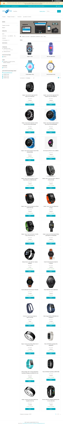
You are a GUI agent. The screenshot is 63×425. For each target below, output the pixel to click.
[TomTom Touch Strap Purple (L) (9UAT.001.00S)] (30, 308)
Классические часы (51, 74)
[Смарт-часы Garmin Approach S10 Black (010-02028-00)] (30, 87)
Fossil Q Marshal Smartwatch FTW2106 (29, 289)
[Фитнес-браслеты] (51, 48)
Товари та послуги (11, 16)
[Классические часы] (51, 66)
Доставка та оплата (27, 16)
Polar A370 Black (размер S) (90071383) (51, 371)
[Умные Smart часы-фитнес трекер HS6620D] (30, 254)
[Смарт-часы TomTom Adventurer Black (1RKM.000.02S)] (30, 198)
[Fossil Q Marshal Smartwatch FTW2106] (30, 282)
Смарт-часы (30, 56)
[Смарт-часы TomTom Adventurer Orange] (51, 198)
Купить (30, 104)
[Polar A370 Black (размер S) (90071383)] (51, 364)
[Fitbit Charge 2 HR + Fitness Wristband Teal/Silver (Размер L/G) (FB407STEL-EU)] (30, 364)
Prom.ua (37, 422)
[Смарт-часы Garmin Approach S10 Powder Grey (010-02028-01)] (51, 87)
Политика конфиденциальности (39, 423)
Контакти (19, 16)
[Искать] (59, 11)
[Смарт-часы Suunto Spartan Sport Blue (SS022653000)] (30, 143)
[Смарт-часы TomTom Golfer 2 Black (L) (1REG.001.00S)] (51, 171)
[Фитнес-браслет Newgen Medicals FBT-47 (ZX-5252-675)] (51, 392)
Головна (3, 16)
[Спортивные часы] (30, 66)
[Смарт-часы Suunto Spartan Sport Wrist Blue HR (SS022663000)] (51, 115)
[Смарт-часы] (30, 48)
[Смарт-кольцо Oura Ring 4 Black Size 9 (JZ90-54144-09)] (30, 336)
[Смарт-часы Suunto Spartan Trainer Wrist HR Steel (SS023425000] (30, 115)
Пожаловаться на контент (27, 423)
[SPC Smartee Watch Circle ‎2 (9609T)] (51, 143)
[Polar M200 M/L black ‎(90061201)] (51, 282)
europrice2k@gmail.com (7, 72)
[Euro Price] (7, 13)
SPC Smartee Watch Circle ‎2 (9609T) (51, 150)
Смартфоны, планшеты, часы (36, 36)
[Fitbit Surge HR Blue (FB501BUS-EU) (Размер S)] (51, 308)
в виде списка (60, 78)
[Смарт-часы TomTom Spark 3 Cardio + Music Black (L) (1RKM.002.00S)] (30, 171)
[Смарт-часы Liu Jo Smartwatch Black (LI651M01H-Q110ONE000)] (51, 226)
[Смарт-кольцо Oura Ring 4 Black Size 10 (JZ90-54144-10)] (30, 392)
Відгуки (3, 27)
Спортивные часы (30, 74)
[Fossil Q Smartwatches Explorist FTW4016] (51, 254)
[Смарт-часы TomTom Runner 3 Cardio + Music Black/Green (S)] (30, 226)
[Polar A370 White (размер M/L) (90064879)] (51, 336)
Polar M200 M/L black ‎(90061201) (51, 289)
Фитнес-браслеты (51, 56)
